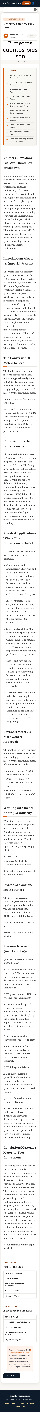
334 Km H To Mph (11, 1317)
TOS (23, 1407)
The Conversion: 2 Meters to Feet (20, 90)
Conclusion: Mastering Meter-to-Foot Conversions (22, 140)
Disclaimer (31, 1403)
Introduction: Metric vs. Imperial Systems (21, 83)
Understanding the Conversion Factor (21, 97)
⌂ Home (26, 3)
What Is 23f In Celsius (13, 1273)
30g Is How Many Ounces (14, 1340)
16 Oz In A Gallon (11, 1278)
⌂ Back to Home (12, 1376)
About (14, 1403)
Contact (22, 1403)
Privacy (17, 1407)
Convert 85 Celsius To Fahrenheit (18, 1322)
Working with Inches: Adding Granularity (20, 119)
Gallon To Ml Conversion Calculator (14, 1284)
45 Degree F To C (12, 1296)
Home (7, 1403)
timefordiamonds (11, 3)
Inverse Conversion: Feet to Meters (20, 126)
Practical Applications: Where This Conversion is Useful (20, 104)
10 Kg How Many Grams (14, 1327)
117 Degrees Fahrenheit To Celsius (15, 1333)
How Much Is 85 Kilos (13, 1291)
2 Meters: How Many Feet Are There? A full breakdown (20, 76)
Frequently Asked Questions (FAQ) (20, 133)
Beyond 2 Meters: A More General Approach (19, 112)
